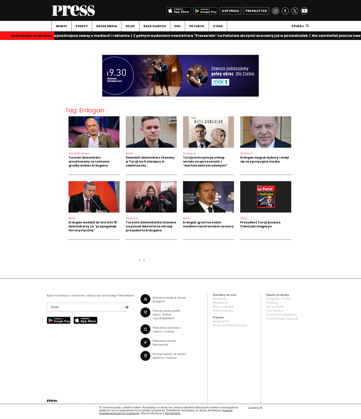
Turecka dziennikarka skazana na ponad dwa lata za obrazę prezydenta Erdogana (151, 226)
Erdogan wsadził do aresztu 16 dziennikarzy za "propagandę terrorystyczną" (93, 226)
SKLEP (130, 26)
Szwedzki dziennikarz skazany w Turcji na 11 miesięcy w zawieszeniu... (150, 161)
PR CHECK (197, 26)
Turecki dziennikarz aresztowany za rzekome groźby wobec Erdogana (89, 161)
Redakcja (220, 299)
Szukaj (297, 26)
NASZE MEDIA (106, 26)
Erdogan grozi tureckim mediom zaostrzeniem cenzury (208, 224)
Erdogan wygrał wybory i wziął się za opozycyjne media (264, 159)
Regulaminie (172, 413)
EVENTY (82, 26)
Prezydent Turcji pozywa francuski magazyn (260, 224)
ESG (177, 26)
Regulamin (221, 321)
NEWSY (61, 26)
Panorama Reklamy (281, 315)
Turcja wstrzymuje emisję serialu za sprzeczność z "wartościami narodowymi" (205, 161)
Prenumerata (223, 311)
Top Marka (274, 311)
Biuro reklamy (223, 307)
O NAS (218, 26)
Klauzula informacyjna (230, 325)
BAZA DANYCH (155, 26)
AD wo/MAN (275, 307)
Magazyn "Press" (279, 299)
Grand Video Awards (282, 318)
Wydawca (220, 303)
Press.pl (272, 303)
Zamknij (255, 407)
